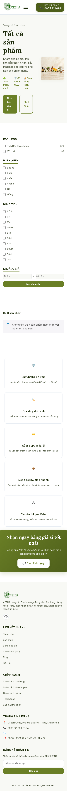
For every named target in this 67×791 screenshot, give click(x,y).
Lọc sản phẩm (33, 284)
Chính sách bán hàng (14, 681)
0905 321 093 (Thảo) (19, 728)
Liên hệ (6, 663)
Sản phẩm (8, 640)
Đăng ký (33, 771)
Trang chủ (8, 25)
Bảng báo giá (10, 645)
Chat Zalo (26, 104)
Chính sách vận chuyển (15, 687)
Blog (5, 657)
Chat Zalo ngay (33, 563)
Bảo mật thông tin (12, 704)
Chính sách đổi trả (12, 693)
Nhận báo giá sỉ (10, 104)
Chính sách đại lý (11, 651)
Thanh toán (9, 699)
